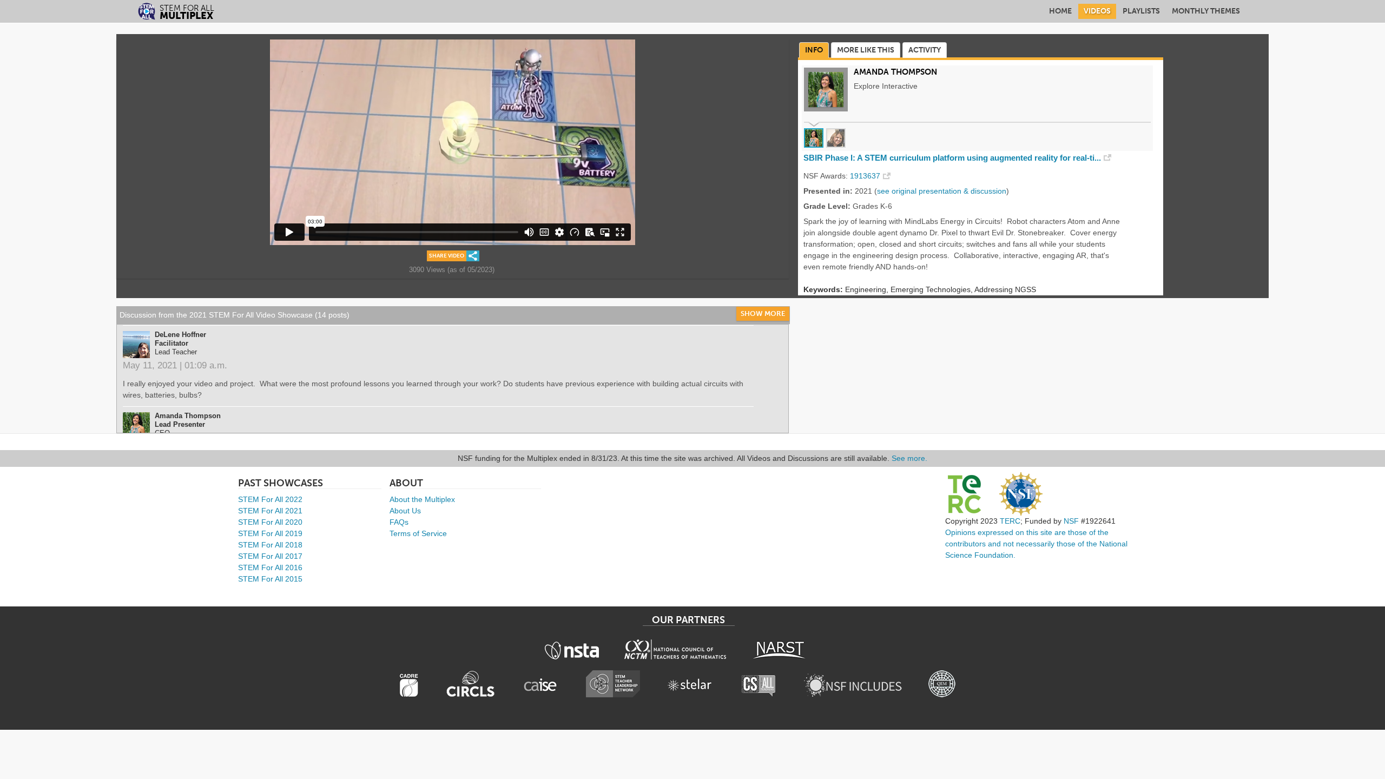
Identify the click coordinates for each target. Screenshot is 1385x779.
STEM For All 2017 (270, 556)
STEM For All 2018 (270, 544)
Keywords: (823, 289)
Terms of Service (418, 533)
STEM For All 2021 (270, 510)
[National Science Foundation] (1021, 494)
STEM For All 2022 (270, 499)
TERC (1010, 521)
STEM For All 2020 (270, 522)
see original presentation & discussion (941, 191)
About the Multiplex (422, 499)
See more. (909, 458)
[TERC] (964, 494)
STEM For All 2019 (270, 533)
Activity (924, 50)
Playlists (1141, 11)
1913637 (865, 175)
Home (1060, 11)
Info (814, 50)
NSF (1071, 521)
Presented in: (828, 191)
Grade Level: (826, 206)
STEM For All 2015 (270, 579)
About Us (405, 510)
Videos (1097, 11)
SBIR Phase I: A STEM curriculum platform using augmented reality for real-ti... (952, 158)
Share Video (446, 256)
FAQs (399, 522)
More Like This (865, 50)
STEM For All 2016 (270, 567)
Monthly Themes (1206, 11)
